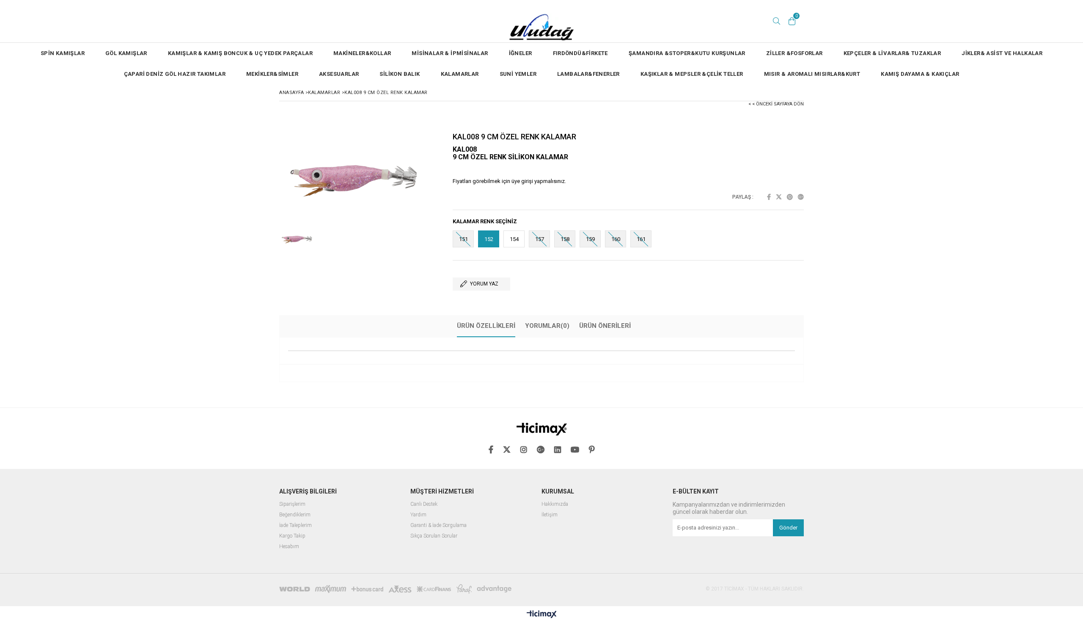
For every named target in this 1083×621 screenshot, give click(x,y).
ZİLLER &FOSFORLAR (794, 53)
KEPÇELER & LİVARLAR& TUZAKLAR (892, 53)
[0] (792, 21)
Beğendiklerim (295, 515)
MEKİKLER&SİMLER (272, 74)
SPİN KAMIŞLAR (63, 53)
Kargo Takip (292, 536)
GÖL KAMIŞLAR (126, 53)
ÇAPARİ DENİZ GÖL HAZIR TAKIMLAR (174, 74)
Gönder (788, 527)
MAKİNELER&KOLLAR (362, 53)
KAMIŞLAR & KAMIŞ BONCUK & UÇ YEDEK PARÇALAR (240, 53)
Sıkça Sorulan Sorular (433, 536)
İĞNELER (520, 53)
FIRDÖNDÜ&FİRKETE (580, 53)
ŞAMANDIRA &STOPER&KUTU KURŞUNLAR (687, 53)
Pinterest (790, 197)
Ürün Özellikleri (486, 326)
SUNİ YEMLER (518, 74)
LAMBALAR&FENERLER (588, 74)
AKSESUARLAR (339, 74)
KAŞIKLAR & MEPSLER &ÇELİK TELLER (691, 74)
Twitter (779, 197)
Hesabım (289, 546)
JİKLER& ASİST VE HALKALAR (1002, 53)
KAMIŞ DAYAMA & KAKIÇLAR (920, 74)
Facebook (769, 197)
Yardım (418, 515)
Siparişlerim (292, 504)
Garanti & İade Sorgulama (438, 525)
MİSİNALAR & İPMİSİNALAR (450, 53)
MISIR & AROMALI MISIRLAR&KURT (812, 74)
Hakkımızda (555, 504)
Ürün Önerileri (605, 326)
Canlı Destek (423, 504)
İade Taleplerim (295, 525)
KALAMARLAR (460, 74)
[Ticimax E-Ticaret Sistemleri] (542, 614)
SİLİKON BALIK (399, 74)
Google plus (801, 197)
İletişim (550, 515)
